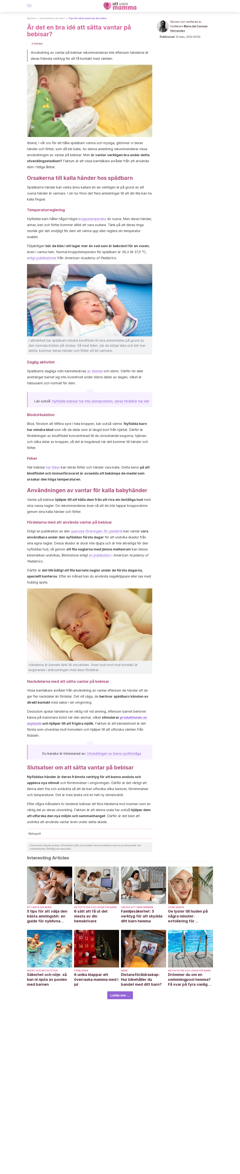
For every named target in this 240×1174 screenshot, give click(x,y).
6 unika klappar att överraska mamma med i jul (96, 979)
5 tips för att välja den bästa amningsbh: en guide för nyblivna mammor (47, 916)
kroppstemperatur (92, 219)
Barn (124, 970)
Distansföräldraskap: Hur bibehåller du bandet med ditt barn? (141, 979)
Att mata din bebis (39, 907)
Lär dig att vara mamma (137, 907)
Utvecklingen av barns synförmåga (114, 753)
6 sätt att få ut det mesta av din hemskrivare (91, 916)
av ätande (95, 371)
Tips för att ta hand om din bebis (87, 18)
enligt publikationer (41, 258)
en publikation (100, 555)
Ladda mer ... (120, 995)
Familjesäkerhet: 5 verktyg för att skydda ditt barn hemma (141, 916)
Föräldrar (81, 970)
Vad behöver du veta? (52, 18)
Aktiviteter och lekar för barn (95, 907)
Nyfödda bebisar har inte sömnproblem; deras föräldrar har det (100, 401)
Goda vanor (176, 907)
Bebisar (31, 18)
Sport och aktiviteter (42, 970)
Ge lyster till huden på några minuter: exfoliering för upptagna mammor (188, 916)
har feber (53, 467)
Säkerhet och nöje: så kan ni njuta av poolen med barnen (47, 979)
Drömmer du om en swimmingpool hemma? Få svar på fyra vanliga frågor (189, 979)
